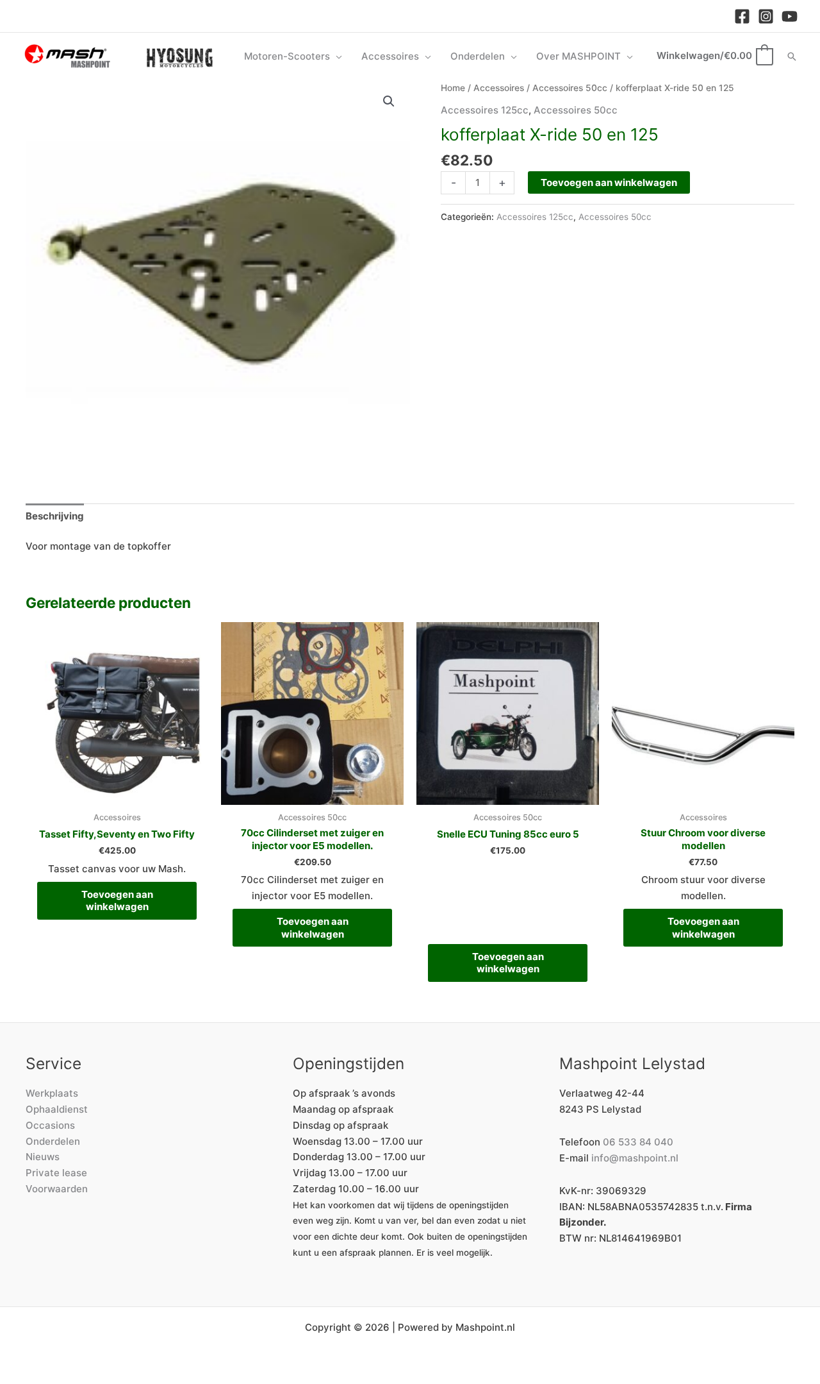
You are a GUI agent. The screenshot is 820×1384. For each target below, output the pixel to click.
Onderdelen (53, 1141)
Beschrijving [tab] (55, 516)
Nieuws (43, 1157)
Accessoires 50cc (569, 88)
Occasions (50, 1125)
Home (453, 88)
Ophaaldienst (57, 1109)
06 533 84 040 (638, 1142)
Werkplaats (52, 1093)
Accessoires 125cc (485, 110)
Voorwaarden (57, 1189)
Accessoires (498, 88)
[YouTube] (790, 16)
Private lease (56, 1173)
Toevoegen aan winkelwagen (609, 182)
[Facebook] (742, 16)
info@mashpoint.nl (634, 1158)
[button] (336, 56)
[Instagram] (766, 16)
